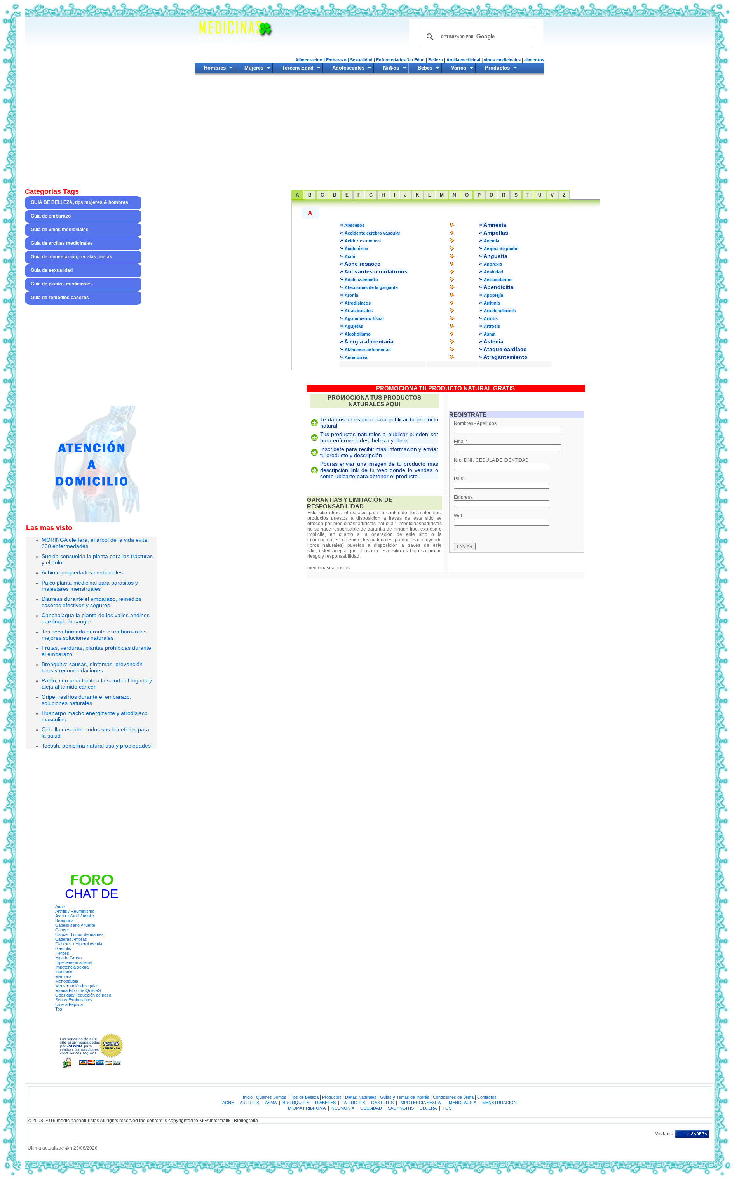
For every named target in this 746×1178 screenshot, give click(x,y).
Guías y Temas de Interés (404, 1097)
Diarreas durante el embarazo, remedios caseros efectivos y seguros (91, 602)
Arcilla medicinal (463, 59)
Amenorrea (356, 357)
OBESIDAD (371, 1108)
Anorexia (493, 264)
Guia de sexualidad (52, 270)
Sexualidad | (362, 59)
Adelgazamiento (361, 279)
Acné (60, 906)
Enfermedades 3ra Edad (401, 59)
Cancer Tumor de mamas (79, 934)
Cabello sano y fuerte (75, 925)
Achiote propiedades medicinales (82, 572)
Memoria (63, 976)
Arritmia (492, 303)
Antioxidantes (498, 279)
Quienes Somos (271, 1097)
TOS (447, 1108)
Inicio (248, 1097)
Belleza (435, 59)
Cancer (62, 929)
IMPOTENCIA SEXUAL (421, 1102)
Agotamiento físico (364, 318)
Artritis (491, 318)
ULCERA (427, 1108)
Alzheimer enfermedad (368, 349)
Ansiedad (493, 272)
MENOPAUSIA (462, 1102)
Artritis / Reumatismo (74, 911)
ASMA (271, 1102)
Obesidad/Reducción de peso (83, 995)
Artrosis (492, 326)
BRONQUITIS (295, 1102)
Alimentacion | (310, 59)
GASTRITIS (382, 1102)
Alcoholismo (358, 334)
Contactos (487, 1097)
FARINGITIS (353, 1102)
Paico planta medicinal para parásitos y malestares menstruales (90, 585)
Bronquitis (64, 920)
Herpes (62, 953)
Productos (332, 1097)
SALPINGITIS (401, 1108)
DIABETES (325, 1102)
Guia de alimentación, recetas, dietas (71, 256)
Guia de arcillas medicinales (62, 243)
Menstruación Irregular (76, 985)
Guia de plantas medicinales (62, 284)
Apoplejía (493, 295)
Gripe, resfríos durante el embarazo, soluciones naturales (86, 700)
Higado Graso (68, 957)
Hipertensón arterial (73, 962)
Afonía (351, 295)
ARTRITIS (249, 1102)
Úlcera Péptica (69, 1004)
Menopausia (66, 981)
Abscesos (353, 225)
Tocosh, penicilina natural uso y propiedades (96, 746)
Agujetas (354, 326)
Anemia (491, 240)
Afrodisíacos (358, 303)
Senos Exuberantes (73, 999)
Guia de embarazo (51, 216)
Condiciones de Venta (453, 1097)
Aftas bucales (359, 310)
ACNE (228, 1102)
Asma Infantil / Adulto (74, 916)
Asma (489, 334)
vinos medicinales (502, 59)
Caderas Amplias (71, 939)
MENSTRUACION (499, 1102)
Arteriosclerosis (500, 310)
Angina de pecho (501, 248)
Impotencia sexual (72, 967)
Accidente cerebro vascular (372, 233)
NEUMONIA (342, 1108)
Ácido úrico (356, 248)
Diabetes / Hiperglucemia (78, 943)
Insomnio (63, 971)
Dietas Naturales (360, 1097)
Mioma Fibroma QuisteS (78, 990)
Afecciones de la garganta (371, 287)
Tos (58, 1009)
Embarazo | (337, 59)
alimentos (534, 59)
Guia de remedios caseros (60, 297)
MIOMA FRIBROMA (307, 1108)
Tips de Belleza (304, 1097)
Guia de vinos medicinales (60, 229)
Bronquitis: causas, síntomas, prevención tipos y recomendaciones (92, 667)
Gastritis (63, 948)
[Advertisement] (369, 132)
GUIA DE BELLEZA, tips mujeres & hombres (79, 202)
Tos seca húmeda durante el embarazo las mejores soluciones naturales (94, 634)
